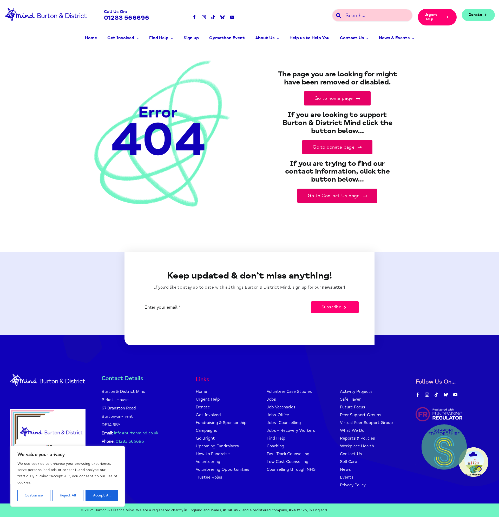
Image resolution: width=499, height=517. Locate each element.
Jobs (271, 399)
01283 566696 (126, 18)
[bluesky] (222, 17)
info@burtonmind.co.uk (136, 433)
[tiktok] (213, 17)
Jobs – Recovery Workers (291, 430)
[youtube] (232, 17)
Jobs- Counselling (284, 422)
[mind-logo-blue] (46, 7)
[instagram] (204, 17)
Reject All (68, 495)
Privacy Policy (353, 485)
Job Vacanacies (281, 407)
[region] (67, 476)
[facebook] (194, 17)
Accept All (101, 495)
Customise (34, 495)
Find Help (276, 438)
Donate (203, 407)
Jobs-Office (278, 414)
